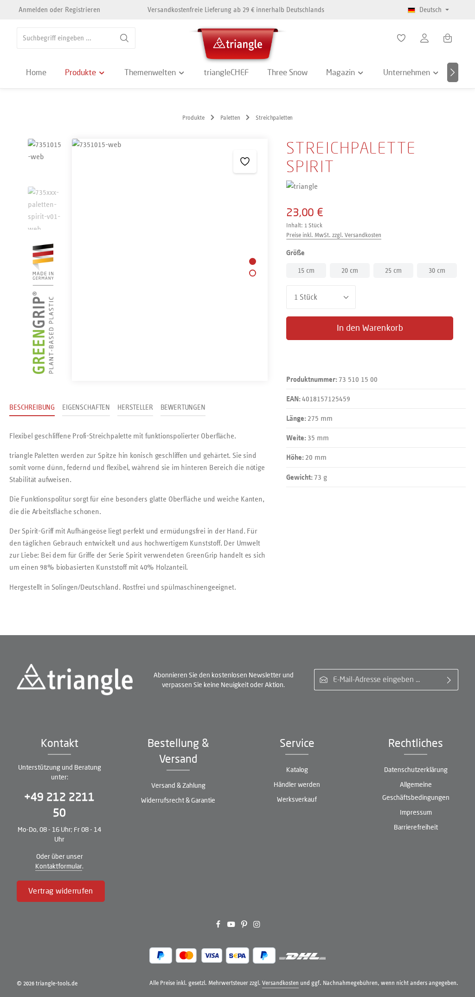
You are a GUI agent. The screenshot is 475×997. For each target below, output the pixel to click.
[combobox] (65, 38)
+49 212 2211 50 (59, 805)
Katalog (297, 769)
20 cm (349, 270)
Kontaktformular (58, 866)
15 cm (306, 270)
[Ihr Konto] (424, 38)
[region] (138, 260)
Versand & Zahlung (178, 785)
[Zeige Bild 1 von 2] (252, 261)
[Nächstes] (452, 72)
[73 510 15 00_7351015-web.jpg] (169, 260)
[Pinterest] (245, 925)
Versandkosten (280, 982)
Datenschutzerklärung (416, 769)
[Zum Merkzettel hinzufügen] (245, 161)
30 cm (437, 270)
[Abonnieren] (449, 679)
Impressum (416, 812)
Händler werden (297, 784)
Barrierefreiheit (416, 827)
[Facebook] (219, 925)
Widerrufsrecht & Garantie (178, 800)
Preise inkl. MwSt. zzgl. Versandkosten (333, 235)
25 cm (393, 270)
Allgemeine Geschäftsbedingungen (415, 790)
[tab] (32, 407)
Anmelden (33, 9)
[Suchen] (124, 38)
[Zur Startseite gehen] (237, 41)
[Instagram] (257, 925)
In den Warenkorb (370, 328)
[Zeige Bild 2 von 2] (252, 273)
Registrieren (82, 9)
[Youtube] (232, 925)
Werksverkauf (297, 799)
